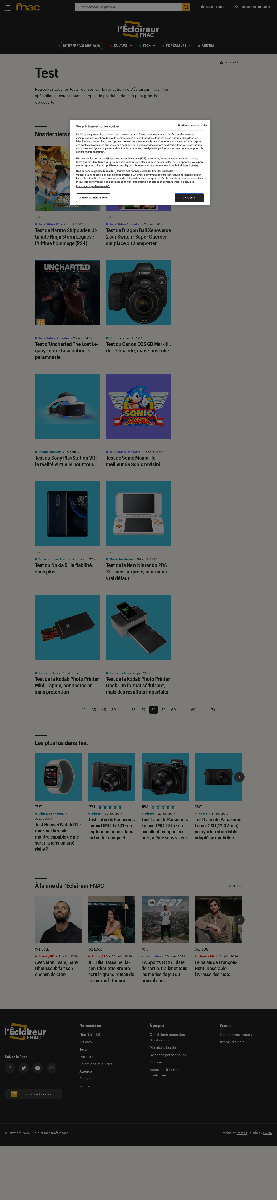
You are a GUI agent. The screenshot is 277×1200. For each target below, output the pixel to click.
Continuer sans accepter (192, 125)
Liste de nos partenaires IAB (93, 186)
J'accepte (189, 197)
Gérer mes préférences (93, 197)
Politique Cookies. (188, 165)
